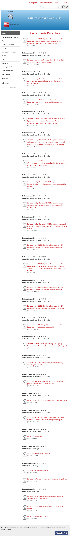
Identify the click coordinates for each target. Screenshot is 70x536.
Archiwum (5, 78)
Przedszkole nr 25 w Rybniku (10, 37)
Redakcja (4, 56)
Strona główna (33, 3)
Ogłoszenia (5, 41)
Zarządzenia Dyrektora (9, 52)
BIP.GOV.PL (66, 3)
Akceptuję (61, 533)
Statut (3, 59)
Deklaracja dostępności (9, 87)
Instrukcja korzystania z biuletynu (50, 3)
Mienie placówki (7, 67)
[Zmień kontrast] (63, 7)
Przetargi (4, 48)
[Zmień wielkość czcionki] (67, 7)
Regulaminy (5, 63)
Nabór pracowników (8, 44)
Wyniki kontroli (6, 74)
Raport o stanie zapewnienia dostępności (10, 82)
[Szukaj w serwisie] (59, 7)
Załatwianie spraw (7, 71)
